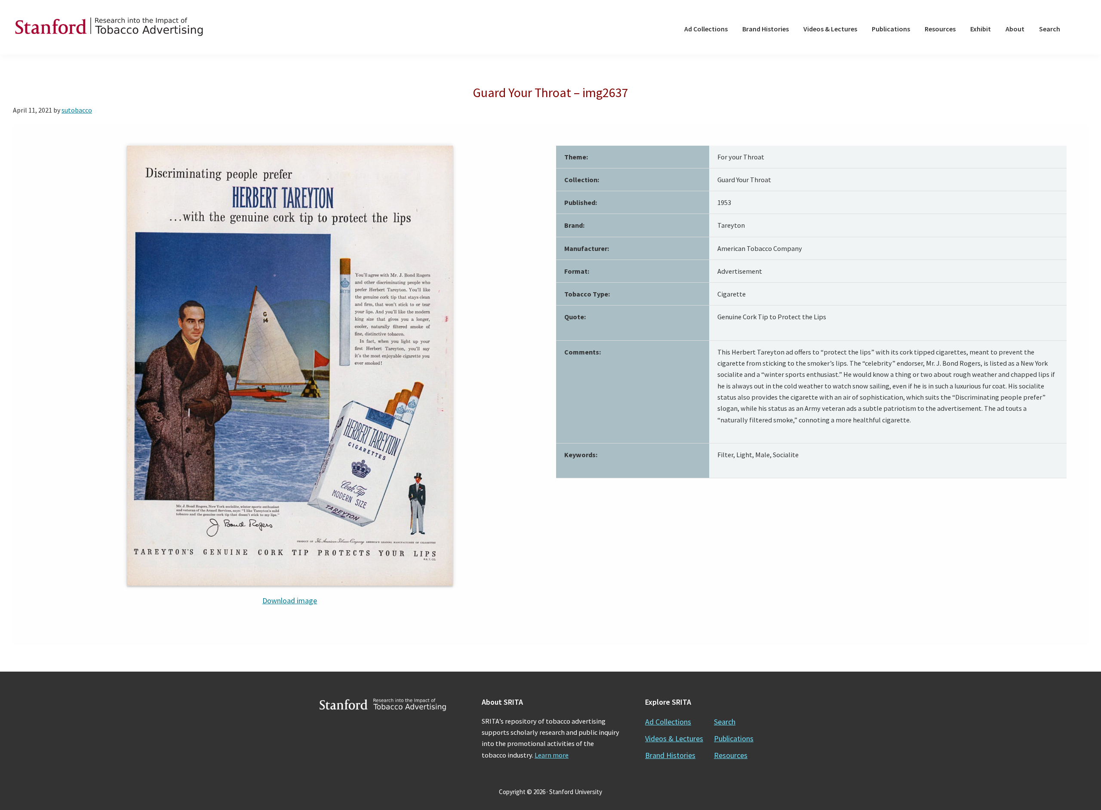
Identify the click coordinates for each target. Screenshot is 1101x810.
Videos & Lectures (674, 738)
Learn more (552, 755)
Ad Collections (668, 722)
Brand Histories (670, 755)
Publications (733, 738)
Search (724, 722)
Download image (289, 600)
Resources (730, 755)
